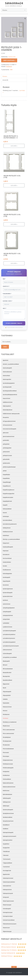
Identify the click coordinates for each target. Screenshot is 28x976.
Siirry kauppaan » (9, 60)
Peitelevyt (9, 66)
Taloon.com (11, 57)
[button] (25, 18)
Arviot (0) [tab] (5, 80)
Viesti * (4, 308)
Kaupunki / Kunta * (7, 301)
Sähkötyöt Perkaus (7, 956)
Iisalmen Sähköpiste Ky (8, 953)
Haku (5, 347)
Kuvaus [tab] (5, 76)
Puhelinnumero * (7, 293)
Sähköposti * (6, 286)
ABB (11, 69)
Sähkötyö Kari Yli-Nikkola (9, 950)
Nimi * (4, 279)
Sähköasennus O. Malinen (9, 944)
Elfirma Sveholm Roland (8, 947)
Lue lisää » (14, 146)
